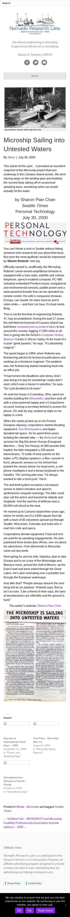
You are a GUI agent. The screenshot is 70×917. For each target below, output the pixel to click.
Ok (19, 910)
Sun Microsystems (30, 429)
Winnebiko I (36, 398)
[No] (65, 905)
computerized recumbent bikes (36, 326)
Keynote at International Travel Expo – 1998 (14, 742)
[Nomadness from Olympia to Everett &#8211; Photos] (17, 768)
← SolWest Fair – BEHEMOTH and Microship (33, 818)
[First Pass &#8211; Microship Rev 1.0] (46, 729)
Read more (45, 910)
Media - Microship (27, 806)
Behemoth (50, 437)
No (30, 910)
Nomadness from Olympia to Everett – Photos (15, 781)
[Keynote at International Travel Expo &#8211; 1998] (17, 729)
